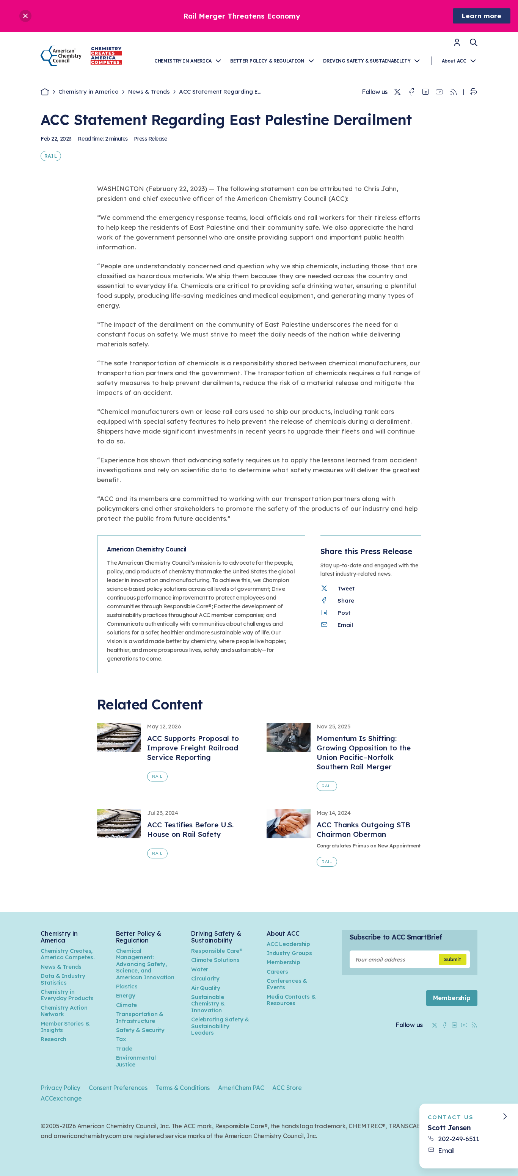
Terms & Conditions (183, 1087)
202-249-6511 (458, 1139)
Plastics (127, 986)
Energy (125, 995)
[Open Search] (473, 42)
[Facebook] (411, 92)
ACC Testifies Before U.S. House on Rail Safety (190, 829)
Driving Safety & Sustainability (366, 61)
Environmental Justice (136, 1061)
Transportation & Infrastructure (140, 1017)
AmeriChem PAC (241, 1087)
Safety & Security (140, 1030)
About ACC (454, 61)
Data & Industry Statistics (63, 979)
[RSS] (453, 92)
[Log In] (457, 45)
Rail (50, 156)
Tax (121, 1039)
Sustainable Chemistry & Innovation (208, 1003)
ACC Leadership (288, 943)
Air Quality (205, 987)
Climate (126, 1004)
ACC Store (286, 1087)
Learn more (481, 16)
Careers (277, 971)
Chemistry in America (183, 61)
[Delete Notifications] (25, 16)
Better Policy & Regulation (267, 61)
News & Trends (149, 91)
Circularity (205, 978)
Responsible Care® (216, 950)
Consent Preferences (118, 1087)
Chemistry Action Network (64, 1011)
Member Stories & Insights (65, 1027)
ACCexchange (61, 1098)
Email (446, 1150)
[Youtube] (439, 92)
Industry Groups (289, 953)
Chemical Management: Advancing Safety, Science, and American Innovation (145, 964)
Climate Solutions (215, 959)
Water (199, 969)
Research (53, 1039)
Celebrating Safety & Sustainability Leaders (220, 1026)
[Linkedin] (425, 92)
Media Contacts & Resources (291, 1000)
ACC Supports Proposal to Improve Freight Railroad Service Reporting (193, 748)
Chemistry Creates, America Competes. (67, 954)
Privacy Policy (60, 1087)
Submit (452, 959)
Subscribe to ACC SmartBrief (396, 937)
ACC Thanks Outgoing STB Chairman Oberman (363, 829)
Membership (283, 962)
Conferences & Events (287, 984)
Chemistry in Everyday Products (67, 995)
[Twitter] (397, 92)
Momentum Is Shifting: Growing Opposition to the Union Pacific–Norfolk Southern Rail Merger (364, 752)
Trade (124, 1048)
